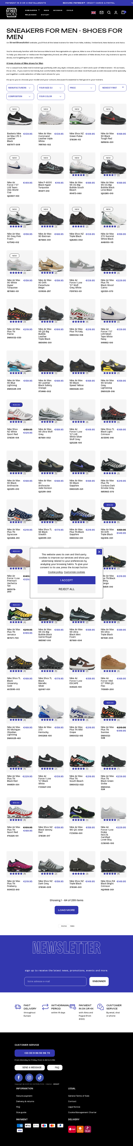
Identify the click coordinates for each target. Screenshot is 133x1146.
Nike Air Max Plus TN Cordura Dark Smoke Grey (108, 484)
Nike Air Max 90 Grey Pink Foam (14, 236)
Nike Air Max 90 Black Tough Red (107, 136)
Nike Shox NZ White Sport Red (12, 432)
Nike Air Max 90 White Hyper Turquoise (13, 284)
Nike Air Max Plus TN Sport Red (13, 829)
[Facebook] (19, 1078)
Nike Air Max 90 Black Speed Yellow (77, 383)
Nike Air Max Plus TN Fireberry (13, 883)
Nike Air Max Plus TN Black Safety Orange (108, 580)
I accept (66, 580)
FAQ (18, 1107)
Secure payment (24, 1096)
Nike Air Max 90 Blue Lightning (13, 383)
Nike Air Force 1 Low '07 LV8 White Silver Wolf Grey (76, 434)
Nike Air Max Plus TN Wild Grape (76, 729)
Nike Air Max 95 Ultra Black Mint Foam (76, 633)
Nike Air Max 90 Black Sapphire (76, 483)
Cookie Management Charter (82, 1112)
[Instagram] (29, 1078)
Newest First (113, 87)
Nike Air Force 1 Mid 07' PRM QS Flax (107, 682)
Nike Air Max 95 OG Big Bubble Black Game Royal (45, 633)
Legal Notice (74, 1107)
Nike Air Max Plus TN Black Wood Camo (107, 284)
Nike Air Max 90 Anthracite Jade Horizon (45, 484)
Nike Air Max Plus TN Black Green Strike (107, 780)
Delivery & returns (25, 1101)
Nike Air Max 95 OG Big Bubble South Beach (77, 186)
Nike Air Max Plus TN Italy (76, 330)
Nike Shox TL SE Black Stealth (45, 532)
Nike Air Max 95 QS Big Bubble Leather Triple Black (44, 334)
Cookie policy (55, 572)
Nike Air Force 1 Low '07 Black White (44, 780)
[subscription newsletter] (101, 12)
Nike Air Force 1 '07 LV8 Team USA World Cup (12, 187)
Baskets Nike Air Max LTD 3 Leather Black (14, 137)
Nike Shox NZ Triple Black (77, 235)
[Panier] (123, 12)
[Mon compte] (116, 12)
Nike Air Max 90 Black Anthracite (13, 483)
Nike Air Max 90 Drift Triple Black (107, 532)
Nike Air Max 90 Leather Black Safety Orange (45, 384)
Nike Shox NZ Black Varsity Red (45, 829)
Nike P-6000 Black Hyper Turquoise (45, 185)
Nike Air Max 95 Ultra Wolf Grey (45, 432)
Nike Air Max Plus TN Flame (13, 331)
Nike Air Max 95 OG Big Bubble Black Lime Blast (107, 186)
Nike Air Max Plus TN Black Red (13, 778)
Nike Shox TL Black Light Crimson (107, 432)
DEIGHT (56, 1084)
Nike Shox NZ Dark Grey (45, 882)
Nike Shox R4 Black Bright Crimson (108, 883)
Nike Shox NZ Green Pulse (77, 134)
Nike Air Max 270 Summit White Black (107, 236)
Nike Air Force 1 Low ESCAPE (76, 681)
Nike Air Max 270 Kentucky (44, 729)
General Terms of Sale (78, 1096)
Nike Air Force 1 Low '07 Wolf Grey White (76, 284)
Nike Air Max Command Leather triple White (45, 137)
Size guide (21, 1112)
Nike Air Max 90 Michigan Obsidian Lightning (13, 731)
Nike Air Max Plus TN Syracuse (13, 532)
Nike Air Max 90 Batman (44, 235)
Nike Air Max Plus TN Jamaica (13, 632)
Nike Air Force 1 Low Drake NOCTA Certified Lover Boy (107, 833)
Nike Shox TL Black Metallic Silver (45, 682)
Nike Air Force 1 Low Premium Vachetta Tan (13, 581)
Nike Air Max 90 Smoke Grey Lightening (107, 384)
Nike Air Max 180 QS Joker (76, 828)
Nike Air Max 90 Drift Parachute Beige (44, 284)
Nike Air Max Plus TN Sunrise (107, 729)
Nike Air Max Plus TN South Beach (76, 778)
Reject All (67, 589)
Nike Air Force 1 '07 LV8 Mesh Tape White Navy (107, 334)
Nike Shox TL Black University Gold (14, 682)
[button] (109, 13)
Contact (72, 1101)
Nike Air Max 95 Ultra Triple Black (107, 632)
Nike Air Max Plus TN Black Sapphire (77, 532)
